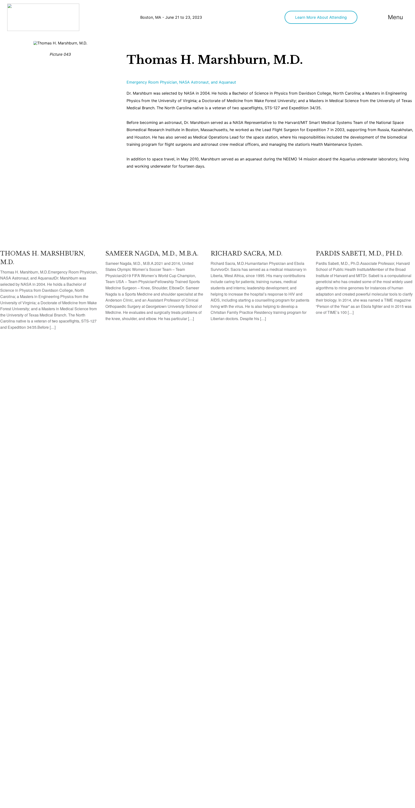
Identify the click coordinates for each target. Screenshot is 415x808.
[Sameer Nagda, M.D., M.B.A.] (154, 261)
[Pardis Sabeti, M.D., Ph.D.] (365, 257)
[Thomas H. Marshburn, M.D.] (49, 265)
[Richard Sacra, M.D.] (260, 261)
